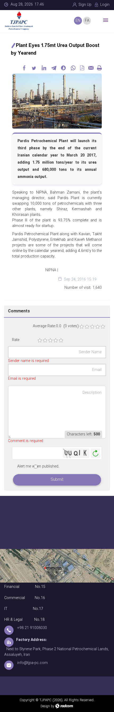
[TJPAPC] (23, 20)
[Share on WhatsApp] (73, 68)
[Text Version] (99, 68)
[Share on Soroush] (63, 68)
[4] (55, 340)
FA (87, 21)
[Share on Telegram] (53, 68)
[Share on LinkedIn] (43, 68)
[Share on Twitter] (34, 68)
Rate (15, 340)
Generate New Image (95, 453)
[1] (39, 340)
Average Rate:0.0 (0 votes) (55, 326)
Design (45, 706)
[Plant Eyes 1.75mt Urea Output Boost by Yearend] (57, 101)
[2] (45, 340)
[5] (61, 340)
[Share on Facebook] (24, 68)
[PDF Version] (82, 68)
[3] (50, 340)
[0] (81, 326)
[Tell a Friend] (90, 68)
